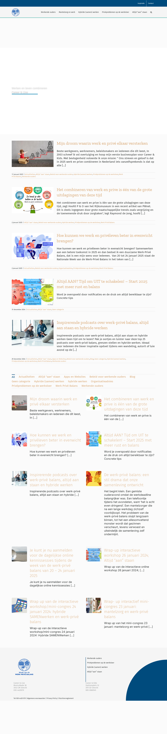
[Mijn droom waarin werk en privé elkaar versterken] (19, 397)
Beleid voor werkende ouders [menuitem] (108, 376)
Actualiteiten (30, 174)
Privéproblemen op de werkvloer (105, 174)
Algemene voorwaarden (36, 698)
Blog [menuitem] (132, 376)
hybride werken (68, 222)
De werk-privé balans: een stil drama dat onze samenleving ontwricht (126, 479)
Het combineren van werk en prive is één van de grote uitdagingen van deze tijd (129, 404)
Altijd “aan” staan (94, 672)
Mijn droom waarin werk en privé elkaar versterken (102, 143)
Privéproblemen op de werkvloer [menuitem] (32, 385)
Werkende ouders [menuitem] (92, 385)
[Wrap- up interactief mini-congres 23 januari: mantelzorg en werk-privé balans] (93, 599)
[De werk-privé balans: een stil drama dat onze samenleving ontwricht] (93, 472)
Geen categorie (58, 309)
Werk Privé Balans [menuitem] (67, 385)
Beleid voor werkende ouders (61, 174)
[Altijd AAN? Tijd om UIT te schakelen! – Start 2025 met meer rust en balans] (93, 433)
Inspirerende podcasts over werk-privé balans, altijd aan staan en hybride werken (54, 479)
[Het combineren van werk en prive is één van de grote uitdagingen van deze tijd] (93, 397)
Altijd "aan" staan (42, 174)
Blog (92, 359)
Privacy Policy (52, 698)
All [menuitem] (13, 377)
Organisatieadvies (66, 268)
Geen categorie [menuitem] (21, 381)
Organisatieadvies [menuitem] (102, 381)
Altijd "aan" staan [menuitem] (49, 376)
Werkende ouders (29, 176)
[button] (151, 12)
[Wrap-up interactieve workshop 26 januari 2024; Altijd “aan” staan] (93, 548)
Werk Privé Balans (108, 222)
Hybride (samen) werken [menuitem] (49, 381)
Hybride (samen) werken (83, 174)
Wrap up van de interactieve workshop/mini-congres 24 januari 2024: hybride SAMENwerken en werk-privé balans (54, 611)
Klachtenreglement (66, 698)
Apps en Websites (59, 359)
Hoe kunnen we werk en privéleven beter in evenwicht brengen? (55, 440)
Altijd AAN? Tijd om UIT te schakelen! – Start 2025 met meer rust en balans (128, 440)
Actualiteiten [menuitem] (27, 376)
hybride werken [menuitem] (77, 381)
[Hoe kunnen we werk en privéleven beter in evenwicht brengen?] (19, 433)
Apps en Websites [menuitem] (75, 376)
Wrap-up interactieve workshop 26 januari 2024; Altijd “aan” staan (126, 555)
